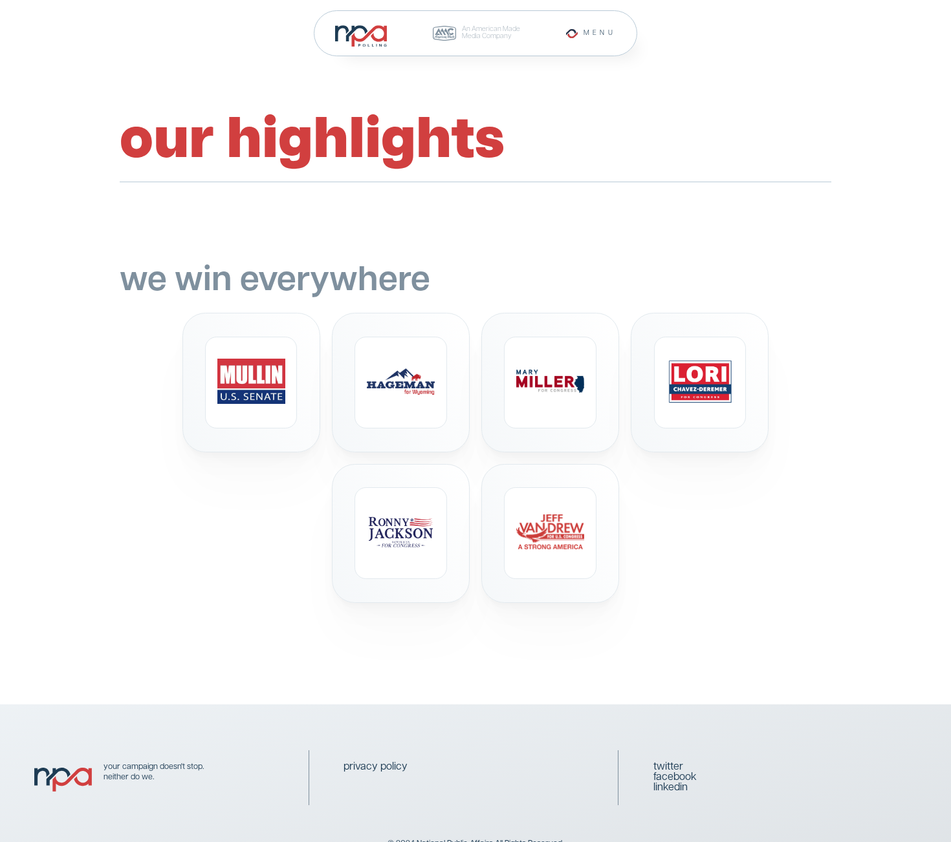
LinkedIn (670, 788)
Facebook (675, 777)
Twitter (668, 767)
